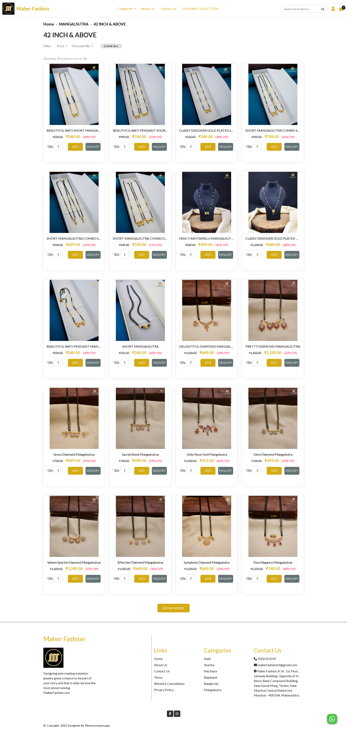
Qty (50, 146)
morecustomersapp (97, 725)
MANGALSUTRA (74, 24)
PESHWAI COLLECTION (200, 8)
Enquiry (93, 146)
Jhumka (209, 665)
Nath (207, 659)
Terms (158, 677)
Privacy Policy (164, 690)
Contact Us (168, 8)
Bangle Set (211, 683)
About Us (147, 8)
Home (48, 24)
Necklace (210, 671)
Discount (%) (81, 46)
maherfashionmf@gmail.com (277, 665)
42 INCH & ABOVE (110, 24)
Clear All (111, 46)
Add (75, 146)
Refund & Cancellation (169, 683)
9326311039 (267, 659)
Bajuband (210, 677)
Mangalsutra (212, 690)
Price (61, 46)
